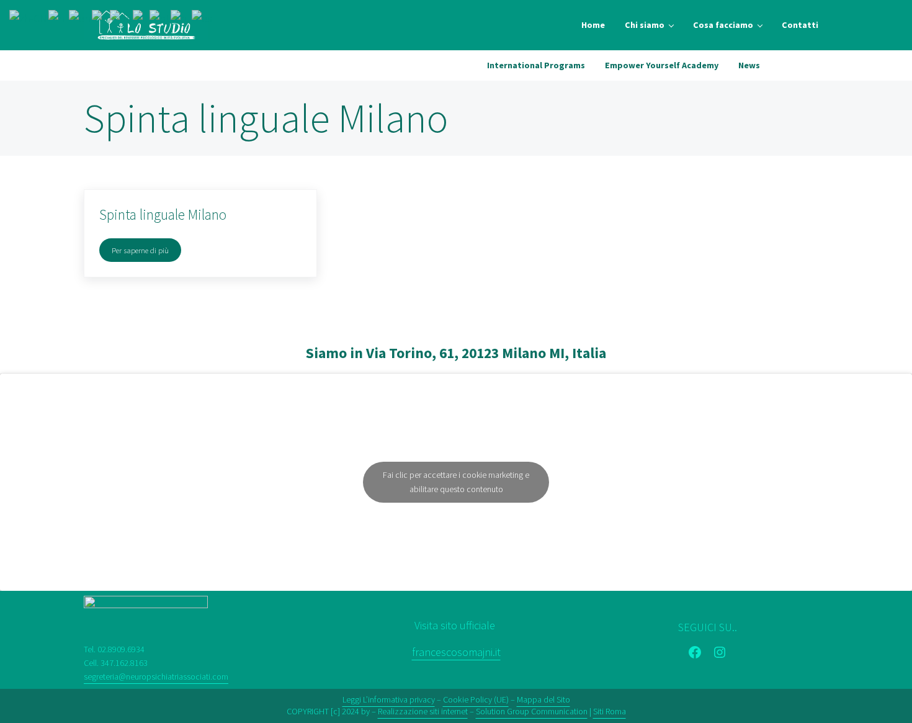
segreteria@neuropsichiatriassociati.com (156, 676)
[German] (121, 18)
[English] (80, 18)
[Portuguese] (160, 18)
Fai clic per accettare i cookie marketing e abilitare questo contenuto (456, 482)
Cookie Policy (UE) (476, 699)
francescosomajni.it (456, 652)
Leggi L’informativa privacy (388, 699)
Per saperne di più (146, 252)
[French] (101, 18)
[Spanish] (202, 18)
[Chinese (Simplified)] (28, 18)
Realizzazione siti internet (423, 711)
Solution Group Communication (532, 711)
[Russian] (181, 18)
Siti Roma (609, 711)
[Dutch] (58, 18)
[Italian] (141, 18)
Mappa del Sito (543, 699)
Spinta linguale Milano (162, 214)
